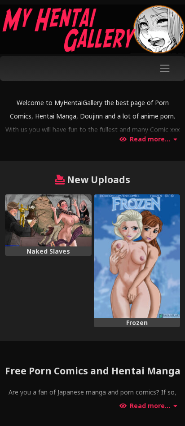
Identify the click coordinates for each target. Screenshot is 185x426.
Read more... (150, 139)
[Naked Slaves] (48, 220)
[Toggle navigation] (165, 68)
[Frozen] (137, 256)
